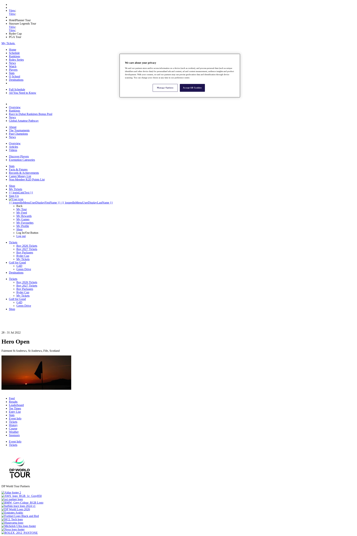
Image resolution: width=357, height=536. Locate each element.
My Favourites (24, 222)
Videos (13, 150)
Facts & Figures (18, 169)
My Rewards (24, 216)
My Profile (22, 226)
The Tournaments (19, 130)
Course (13, 428)
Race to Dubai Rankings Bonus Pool (30, 114)
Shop (19, 229)
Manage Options (165, 88)
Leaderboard (16, 405)
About (12, 127)
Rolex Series (16, 59)
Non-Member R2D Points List (27, 179)
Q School (14, 76)
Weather (14, 431)
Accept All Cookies (192, 88)
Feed (12, 398)
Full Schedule (17, 89)
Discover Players (19, 156)
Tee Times (15, 408)
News (12, 63)
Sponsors (14, 435)
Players (13, 69)
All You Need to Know (22, 92)
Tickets (13, 421)
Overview (15, 107)
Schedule (14, 53)
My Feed (21, 212)
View (12, 10)
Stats (12, 73)
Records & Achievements (24, 172)
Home (12, 49)
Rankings (14, 56)
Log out (21, 236)
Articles (13, 146)
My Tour (21, 209)
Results (13, 401)
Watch (12, 66)
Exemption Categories (22, 159)
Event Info (15, 418)
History (13, 425)
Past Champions (18, 133)
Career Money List (20, 176)
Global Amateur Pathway (24, 120)
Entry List (15, 411)
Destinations (16, 79)
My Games (22, 219)
